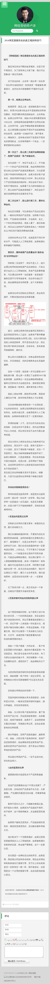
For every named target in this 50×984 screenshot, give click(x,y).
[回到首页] (25, 23)
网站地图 (32, 973)
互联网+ (16, 904)
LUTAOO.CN (22, 973)
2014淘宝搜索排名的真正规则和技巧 (22, 40)
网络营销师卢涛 (32, 890)
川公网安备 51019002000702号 (19, 977)
